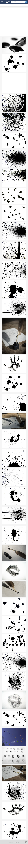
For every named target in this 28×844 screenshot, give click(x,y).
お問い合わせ (16, 842)
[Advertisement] (14, 22)
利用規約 (11, 842)
